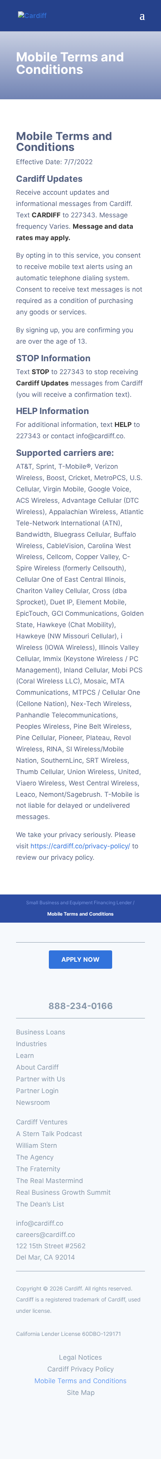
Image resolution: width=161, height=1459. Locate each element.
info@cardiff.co (39, 1223)
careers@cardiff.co (45, 1235)
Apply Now (80, 959)
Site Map (81, 1393)
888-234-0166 (80, 1006)
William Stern (36, 1146)
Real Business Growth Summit (63, 1193)
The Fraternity (38, 1169)
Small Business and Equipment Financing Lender (79, 902)
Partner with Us (40, 1079)
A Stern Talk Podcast (49, 1134)
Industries (31, 1044)
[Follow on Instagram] (99, 985)
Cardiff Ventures (42, 1122)
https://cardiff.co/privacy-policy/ (80, 846)
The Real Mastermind (49, 1181)
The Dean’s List (40, 1204)
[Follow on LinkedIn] (79, 985)
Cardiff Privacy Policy (80, 1369)
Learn (25, 1056)
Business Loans (40, 1032)
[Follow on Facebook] (61, 985)
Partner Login (37, 1091)
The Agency (35, 1157)
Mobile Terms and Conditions (80, 1381)
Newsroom (33, 1103)
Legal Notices (80, 1358)
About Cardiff (37, 1068)
